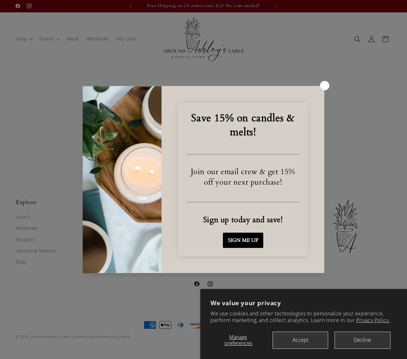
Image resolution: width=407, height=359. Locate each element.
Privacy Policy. (373, 320)
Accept (300, 339)
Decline (362, 339)
